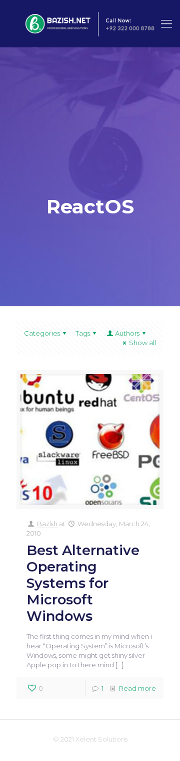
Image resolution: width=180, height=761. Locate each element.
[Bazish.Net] (90, 23)
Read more (137, 688)
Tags (83, 333)
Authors (127, 333)
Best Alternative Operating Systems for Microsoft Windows (83, 583)
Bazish (47, 524)
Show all (142, 343)
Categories (42, 333)
